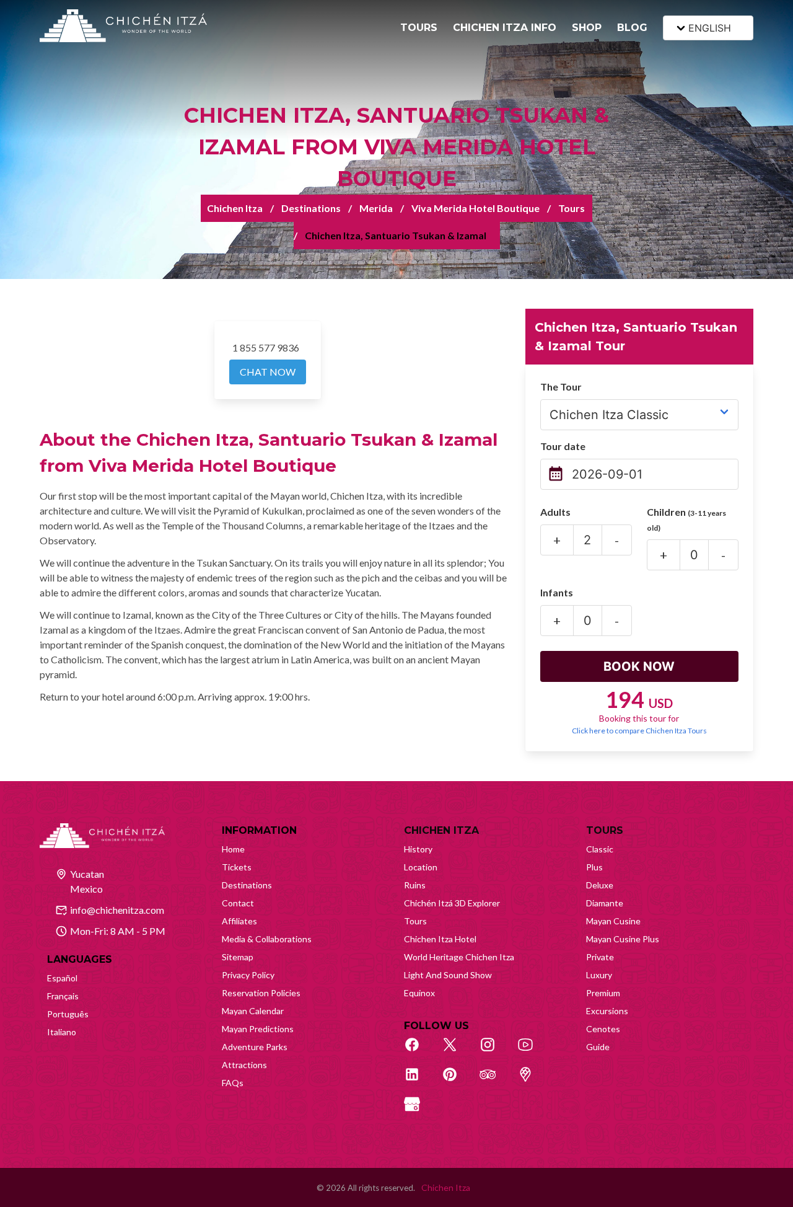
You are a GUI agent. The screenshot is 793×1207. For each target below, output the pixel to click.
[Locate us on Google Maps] (532, 1081)
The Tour (561, 386)
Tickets (237, 867)
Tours (571, 208)
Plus (594, 867)
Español (62, 978)
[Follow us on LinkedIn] (419, 1081)
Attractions (244, 1064)
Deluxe (599, 885)
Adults (555, 512)
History (418, 849)
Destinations (311, 208)
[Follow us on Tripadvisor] (494, 1081)
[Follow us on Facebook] (419, 1051)
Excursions (607, 1011)
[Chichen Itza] (123, 25)
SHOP (587, 27)
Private (600, 957)
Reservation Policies (261, 993)
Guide (598, 1046)
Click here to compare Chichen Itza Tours (639, 730)
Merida (376, 208)
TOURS (418, 27)
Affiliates (239, 921)
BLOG (632, 27)
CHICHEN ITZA (441, 830)
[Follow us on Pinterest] (456, 1081)
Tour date (562, 446)
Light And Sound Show (448, 975)
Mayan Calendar (253, 1011)
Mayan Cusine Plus (622, 939)
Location (420, 867)
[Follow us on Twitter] (456, 1051)
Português (68, 1014)
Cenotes (603, 1029)
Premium (603, 993)
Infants (556, 592)
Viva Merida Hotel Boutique (475, 208)
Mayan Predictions (258, 1029)
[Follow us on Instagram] (494, 1051)
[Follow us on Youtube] (532, 1051)
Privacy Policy (248, 975)
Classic (599, 849)
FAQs (232, 1082)
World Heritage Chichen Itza (459, 957)
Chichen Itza (235, 208)
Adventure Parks (254, 1046)
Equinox (419, 993)
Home (233, 849)
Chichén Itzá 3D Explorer (452, 903)
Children (686, 519)
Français (63, 996)
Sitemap (237, 957)
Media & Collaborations (267, 939)
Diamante (604, 903)
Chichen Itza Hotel (440, 939)
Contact (238, 903)
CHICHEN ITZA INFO (504, 27)
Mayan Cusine (613, 921)
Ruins (415, 885)
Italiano (61, 1032)
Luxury (599, 975)
